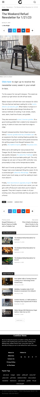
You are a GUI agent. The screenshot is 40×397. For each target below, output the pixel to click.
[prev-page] (3, 268)
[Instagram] (28, 357)
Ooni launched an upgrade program (19, 183)
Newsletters (10, 7)
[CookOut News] (20, 2)
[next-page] (6, 268)
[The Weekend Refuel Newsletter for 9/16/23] (7, 240)
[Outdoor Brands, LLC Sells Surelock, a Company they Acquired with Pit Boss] (7, 302)
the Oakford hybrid (14, 145)
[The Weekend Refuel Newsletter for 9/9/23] (7, 251)
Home (3, 7)
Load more (19, 320)
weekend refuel (18, 202)
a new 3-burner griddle (25, 119)
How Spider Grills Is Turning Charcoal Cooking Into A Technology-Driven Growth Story (25, 280)
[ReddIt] (28, 30)
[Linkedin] (23, 30)
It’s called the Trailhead (25, 155)
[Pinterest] (19, 30)
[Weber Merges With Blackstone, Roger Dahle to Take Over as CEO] (7, 313)
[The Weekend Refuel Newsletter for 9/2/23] (7, 261)
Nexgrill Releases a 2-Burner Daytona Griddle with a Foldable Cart (9, 224)
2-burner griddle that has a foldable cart (20, 135)
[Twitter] (14, 30)
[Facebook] (10, 30)
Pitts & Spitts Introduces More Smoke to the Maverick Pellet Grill (30, 224)
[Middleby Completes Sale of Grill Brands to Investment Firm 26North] (7, 292)
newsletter (10, 202)
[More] (32, 30)
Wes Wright (6, 25)
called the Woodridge (21, 172)
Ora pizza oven (32, 145)
